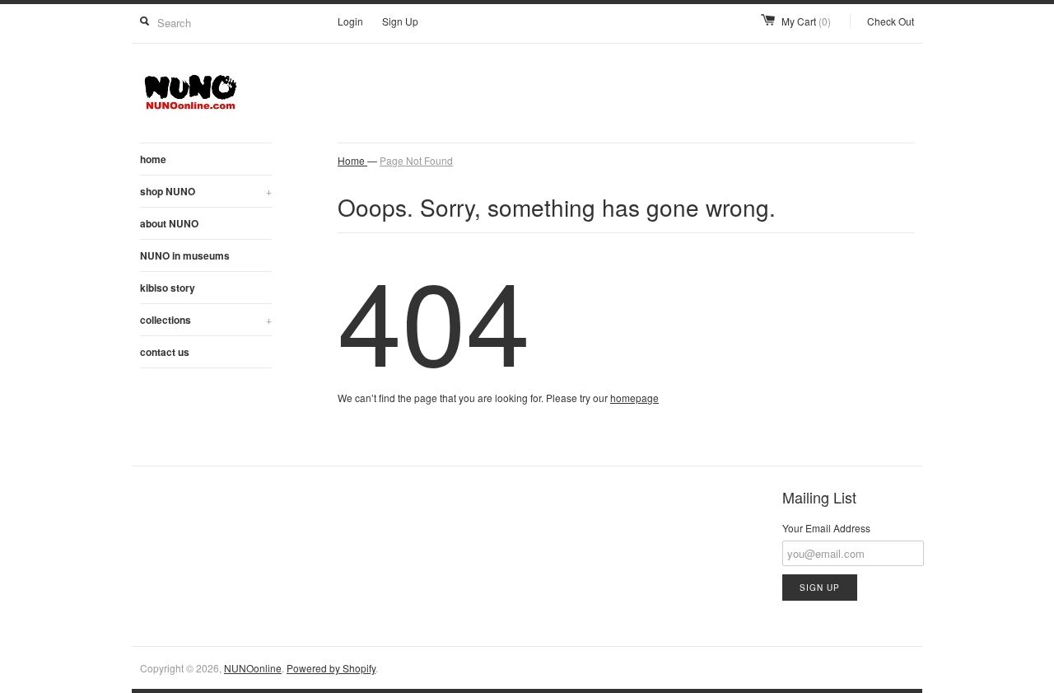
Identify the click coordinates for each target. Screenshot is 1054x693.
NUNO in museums (185, 255)
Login (350, 21)
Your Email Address (826, 528)
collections (206, 319)
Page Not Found (416, 160)
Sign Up (400, 21)
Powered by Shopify (331, 668)
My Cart (806, 21)
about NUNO (169, 223)
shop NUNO (206, 191)
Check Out (890, 21)
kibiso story (167, 287)
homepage (634, 398)
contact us (164, 351)
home (153, 159)
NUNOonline (253, 668)
